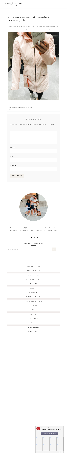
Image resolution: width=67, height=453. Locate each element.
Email (12, 156)
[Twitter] (32, 237)
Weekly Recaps (33, 331)
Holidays (33, 288)
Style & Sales (33, 318)
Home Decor (33, 292)
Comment (13, 129)
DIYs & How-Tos (33, 275)
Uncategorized (33, 327)
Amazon (33, 262)
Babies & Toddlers (33, 266)
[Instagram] (38, 237)
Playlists (33, 305)
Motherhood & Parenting (33, 296)
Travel (33, 322)
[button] (62, 3)
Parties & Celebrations (33, 301)
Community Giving (33, 270)
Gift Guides (33, 283)
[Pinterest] (35, 237)
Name (12, 147)
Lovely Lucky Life (13, 4)
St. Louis (33, 314)
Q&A (33, 309)
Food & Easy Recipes (33, 279)
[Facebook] (28, 237)
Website (13, 165)
